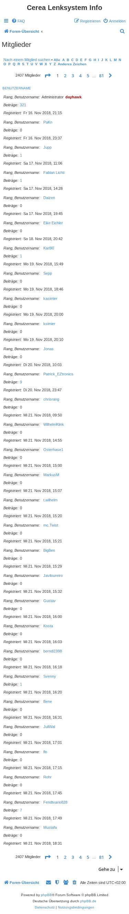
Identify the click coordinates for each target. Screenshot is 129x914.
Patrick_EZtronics (58, 374)
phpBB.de (88, 901)
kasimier (50, 298)
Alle (57, 60)
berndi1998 (52, 651)
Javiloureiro (53, 575)
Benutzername (16, 88)
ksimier (49, 324)
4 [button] (80, 75)
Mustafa (50, 827)
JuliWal (49, 727)
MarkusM (51, 475)
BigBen (49, 550)
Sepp (47, 273)
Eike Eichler (53, 223)
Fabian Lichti (53, 172)
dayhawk (73, 97)
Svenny (49, 676)
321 (23, 105)
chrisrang (51, 399)
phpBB (46, 895)
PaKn (47, 122)
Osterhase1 (53, 450)
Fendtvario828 (55, 802)
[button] (47, 75)
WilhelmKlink (53, 424)
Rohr (47, 777)
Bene (47, 701)
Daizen (49, 198)
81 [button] (101, 75)
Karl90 (48, 248)
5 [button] (88, 75)
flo (45, 752)
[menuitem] (18, 21)
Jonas (48, 349)
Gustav (49, 601)
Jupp (47, 147)
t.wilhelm (50, 500)
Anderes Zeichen (72, 64)
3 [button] (73, 75)
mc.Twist (50, 525)
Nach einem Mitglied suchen (26, 60)
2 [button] (65, 75)
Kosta (48, 626)
